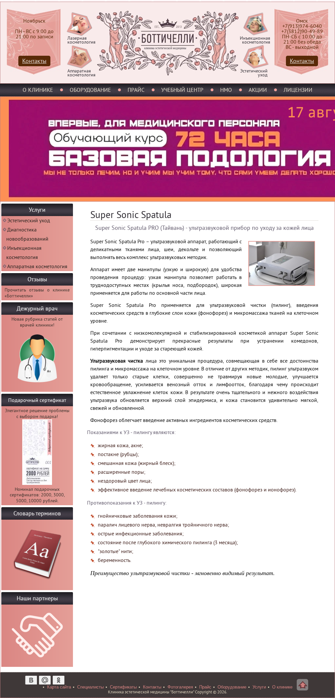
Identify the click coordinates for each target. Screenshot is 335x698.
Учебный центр (182, 90)
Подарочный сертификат (37, 400)
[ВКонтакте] (31, 680)
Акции (258, 90)
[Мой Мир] (45, 680)
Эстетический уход (28, 221)
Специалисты (90, 687)
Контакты (302, 61)
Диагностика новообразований (27, 234)
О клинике (38, 90)
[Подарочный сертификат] (37, 483)
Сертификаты (123, 687)
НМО (226, 90)
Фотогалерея (180, 687)
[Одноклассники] (58, 680)
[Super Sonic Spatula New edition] (281, 287)
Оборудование (90, 90)
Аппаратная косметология (37, 266)
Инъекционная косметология (24, 252)
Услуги (259, 687)
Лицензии (298, 90)
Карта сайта (59, 687)
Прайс (136, 90)
